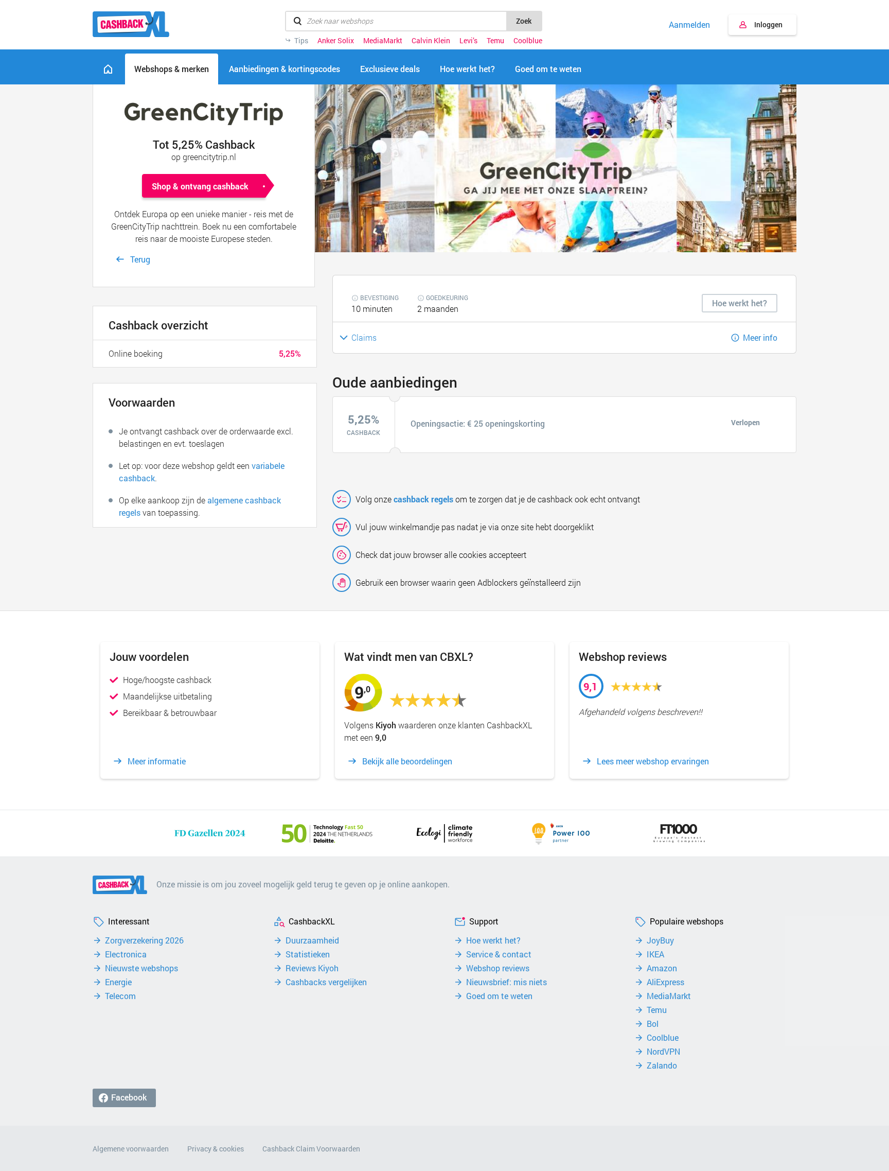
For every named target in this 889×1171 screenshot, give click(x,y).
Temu (495, 40)
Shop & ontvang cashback (200, 186)
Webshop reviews (497, 968)
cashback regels (423, 499)
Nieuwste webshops (141, 968)
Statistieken (308, 954)
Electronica (126, 954)
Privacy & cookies (215, 1148)
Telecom (120, 996)
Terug (140, 259)
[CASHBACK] (131, 24)
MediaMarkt (382, 40)
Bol (653, 1023)
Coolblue (527, 40)
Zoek (523, 21)
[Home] (108, 69)
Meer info (760, 337)
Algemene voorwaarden (131, 1148)
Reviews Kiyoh (312, 968)
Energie (118, 982)
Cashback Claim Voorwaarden (311, 1148)
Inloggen (768, 24)
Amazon (662, 968)
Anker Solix (335, 40)
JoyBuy (660, 940)
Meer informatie (157, 761)
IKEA (655, 954)
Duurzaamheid (312, 940)
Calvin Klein (431, 40)
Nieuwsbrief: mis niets (506, 982)
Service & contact (498, 954)
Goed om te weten (499, 996)
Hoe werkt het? (493, 940)
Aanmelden (689, 25)
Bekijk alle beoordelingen (407, 761)
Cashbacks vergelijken (326, 982)
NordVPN (663, 1051)
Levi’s (468, 40)
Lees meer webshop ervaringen (653, 761)
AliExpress (665, 982)
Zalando (662, 1065)
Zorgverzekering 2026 (144, 940)
